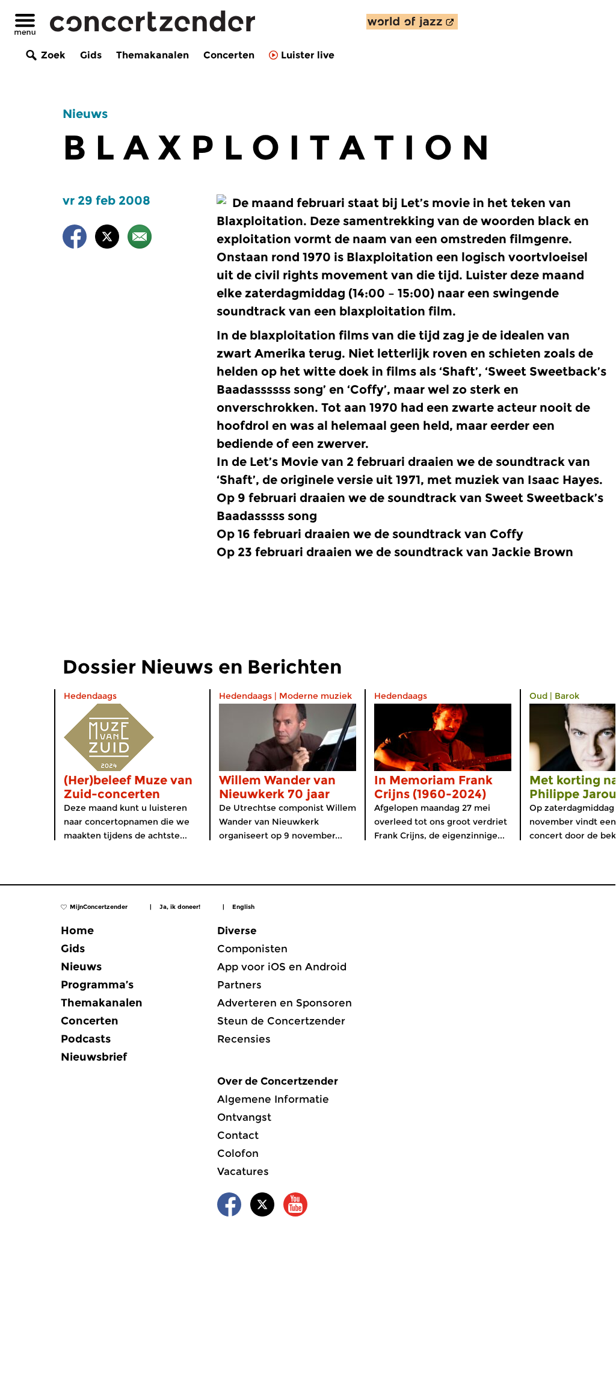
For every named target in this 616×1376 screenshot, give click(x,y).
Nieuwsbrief (94, 1057)
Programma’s (97, 984)
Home (77, 930)
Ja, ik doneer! (179, 907)
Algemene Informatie (273, 1099)
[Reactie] (140, 239)
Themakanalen (152, 55)
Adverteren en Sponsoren (284, 1003)
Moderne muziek (315, 695)
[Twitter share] (107, 239)
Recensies (244, 1039)
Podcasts (86, 1039)
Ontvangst (244, 1117)
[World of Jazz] (412, 21)
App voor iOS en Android (281, 967)
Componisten (252, 949)
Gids (91, 55)
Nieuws (85, 114)
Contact (238, 1135)
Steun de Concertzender (281, 1021)
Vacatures (243, 1171)
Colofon (238, 1153)
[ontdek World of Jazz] (412, 21)
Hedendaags (90, 695)
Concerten (228, 55)
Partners (239, 985)
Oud (538, 695)
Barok (567, 695)
